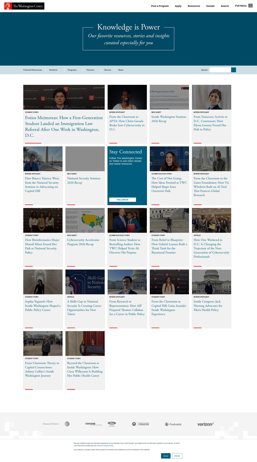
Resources (194, 6)
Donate (210, 6)
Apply (178, 6)
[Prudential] (173, 424)
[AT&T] (67, 424)
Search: (204, 70)
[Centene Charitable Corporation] (93, 424)
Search (225, 6)
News (120, 70)
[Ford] (111, 424)
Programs (72, 70)
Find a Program (160, 6)
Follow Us (122, 200)
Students (53, 70)
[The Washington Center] (24, 6)
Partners (91, 70)
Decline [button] (177, 456)
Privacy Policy (108, 445)
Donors (107, 70)
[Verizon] (205, 424)
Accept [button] (165, 456)
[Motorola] (140, 424)
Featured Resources (32, 70)
